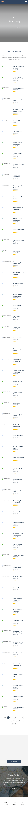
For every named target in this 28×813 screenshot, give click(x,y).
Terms (22, 804)
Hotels (7, 45)
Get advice (14, 788)
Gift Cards (5, 804)
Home (5, 802)
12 (12, 723)
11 (22, 720)
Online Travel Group (15, 808)
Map (12, 45)
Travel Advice (18, 45)
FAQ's (14, 802)
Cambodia (13, 27)
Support (14, 804)
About (22, 802)
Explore (7, 27)
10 (19, 720)
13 (15, 723)
